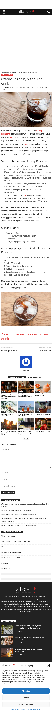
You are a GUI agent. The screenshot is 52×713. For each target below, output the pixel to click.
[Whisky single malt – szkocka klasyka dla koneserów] (7, 652)
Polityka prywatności (33, 710)
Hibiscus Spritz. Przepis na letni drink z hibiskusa (43, 432)
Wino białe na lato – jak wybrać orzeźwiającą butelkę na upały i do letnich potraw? (25, 505)
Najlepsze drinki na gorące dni (7, 414)
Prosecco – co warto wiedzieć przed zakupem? (16, 511)
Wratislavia (45, 350)
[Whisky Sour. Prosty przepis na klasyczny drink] (26, 424)
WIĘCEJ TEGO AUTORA (35, 377)
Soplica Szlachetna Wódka (12, 558)
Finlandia (7, 569)
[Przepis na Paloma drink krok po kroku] (43, 387)
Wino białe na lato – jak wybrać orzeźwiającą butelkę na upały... (28, 627)
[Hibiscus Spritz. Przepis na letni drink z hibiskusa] (43, 424)
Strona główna (5, 72)
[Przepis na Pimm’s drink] (43, 407)
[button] (48, 665)
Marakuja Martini (9, 350)
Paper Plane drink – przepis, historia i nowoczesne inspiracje (25, 395)
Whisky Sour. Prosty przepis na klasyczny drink (24, 432)
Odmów (26, 698)
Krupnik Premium (9, 547)
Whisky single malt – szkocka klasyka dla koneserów (18, 515)
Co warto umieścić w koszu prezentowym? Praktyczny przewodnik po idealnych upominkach (24, 520)
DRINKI (14, 72)
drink (12, 137)
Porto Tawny (11, 536)
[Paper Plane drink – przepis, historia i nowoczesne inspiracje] (26, 387)
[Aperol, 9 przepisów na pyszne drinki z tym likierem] (9, 424)
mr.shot (7, 87)
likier (25, 195)
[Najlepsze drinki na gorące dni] (9, 407)
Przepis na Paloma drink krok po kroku (43, 394)
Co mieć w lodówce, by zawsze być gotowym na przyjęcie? (20, 525)
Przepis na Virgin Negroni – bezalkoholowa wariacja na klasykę (8, 396)
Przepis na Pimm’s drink (42, 414)
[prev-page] (24, 438)
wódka (27, 144)
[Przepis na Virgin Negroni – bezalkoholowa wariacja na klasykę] (9, 387)
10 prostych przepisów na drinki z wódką (25, 414)
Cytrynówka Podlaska (14, 552)
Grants (6, 563)
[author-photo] (26, 362)
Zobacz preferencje (26, 704)
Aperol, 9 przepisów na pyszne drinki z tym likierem (8, 432)
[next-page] (27, 438)
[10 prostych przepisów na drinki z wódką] (26, 407)
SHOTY (10, 75)
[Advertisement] (26, 43)
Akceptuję (26, 691)
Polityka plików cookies (18, 710)
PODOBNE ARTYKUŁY (17, 377)
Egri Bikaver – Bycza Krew (22, 541)
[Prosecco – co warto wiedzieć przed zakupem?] (7, 640)
